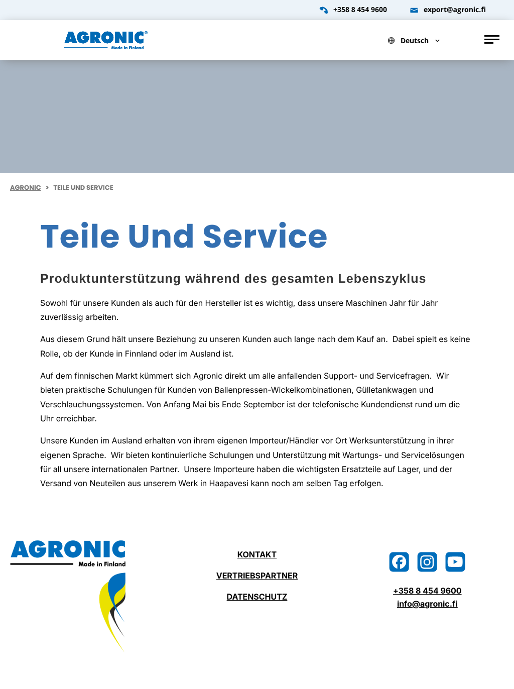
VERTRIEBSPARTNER (257, 575)
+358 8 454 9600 (360, 10)
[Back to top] (496, 671)
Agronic (25, 187)
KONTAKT (257, 554)
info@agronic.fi (427, 604)
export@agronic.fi (455, 10)
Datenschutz (257, 597)
